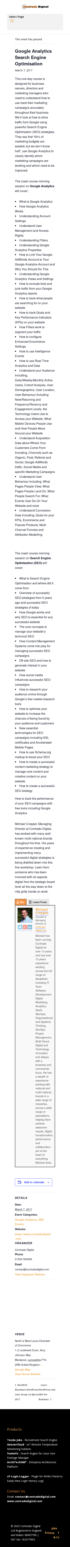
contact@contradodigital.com (35, 1496)
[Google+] (25, 928)
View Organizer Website (30, 1274)
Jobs (54, 1528)
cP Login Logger (18, 1476)
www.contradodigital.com (24, 1501)
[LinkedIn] (30, 928)
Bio (22, 902)
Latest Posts (40, 902)
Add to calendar (34, 1182)
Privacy (50, 1533)
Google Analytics (26, 1219)
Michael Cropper (42, 911)
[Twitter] (20, 928)
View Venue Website (28, 1374)
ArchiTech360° (17, 1462)
